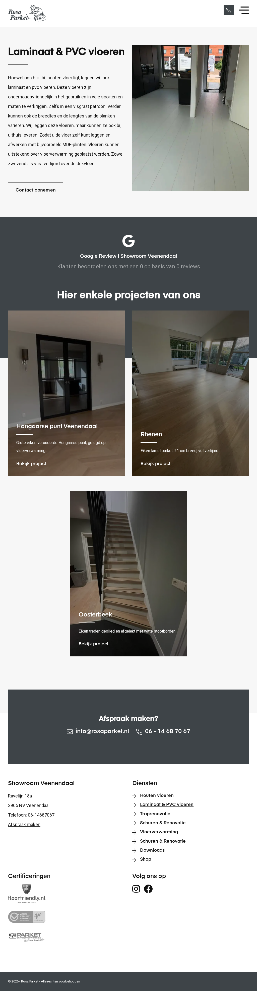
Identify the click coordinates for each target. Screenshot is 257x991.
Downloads (152, 850)
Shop (145, 859)
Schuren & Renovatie (163, 823)
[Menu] (244, 10)
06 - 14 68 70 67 (167, 731)
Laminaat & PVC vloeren (167, 804)
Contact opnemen (36, 190)
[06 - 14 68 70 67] (229, 10)
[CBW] (66, 917)
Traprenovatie (155, 814)
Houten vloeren (157, 795)
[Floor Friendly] (66, 893)
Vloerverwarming (159, 832)
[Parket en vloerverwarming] (66, 937)
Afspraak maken (24, 824)
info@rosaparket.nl (102, 731)
